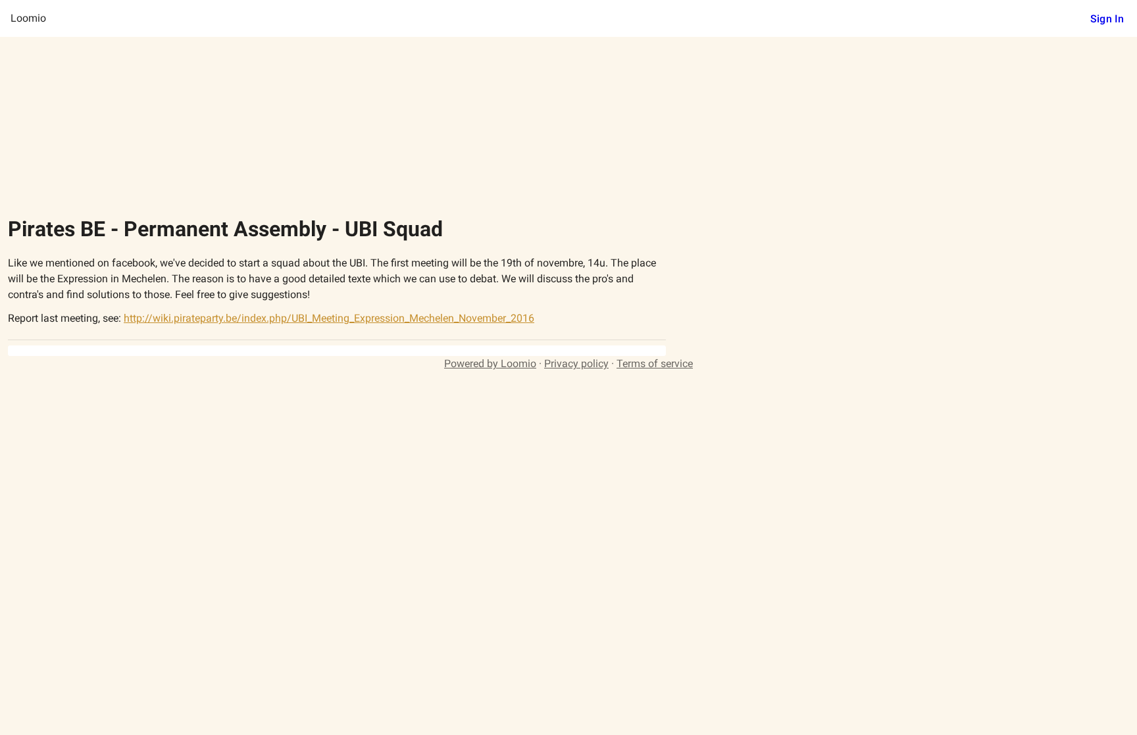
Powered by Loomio (490, 363)
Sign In (1107, 19)
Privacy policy (576, 363)
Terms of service (655, 363)
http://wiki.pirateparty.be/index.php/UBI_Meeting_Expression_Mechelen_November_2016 (329, 318)
